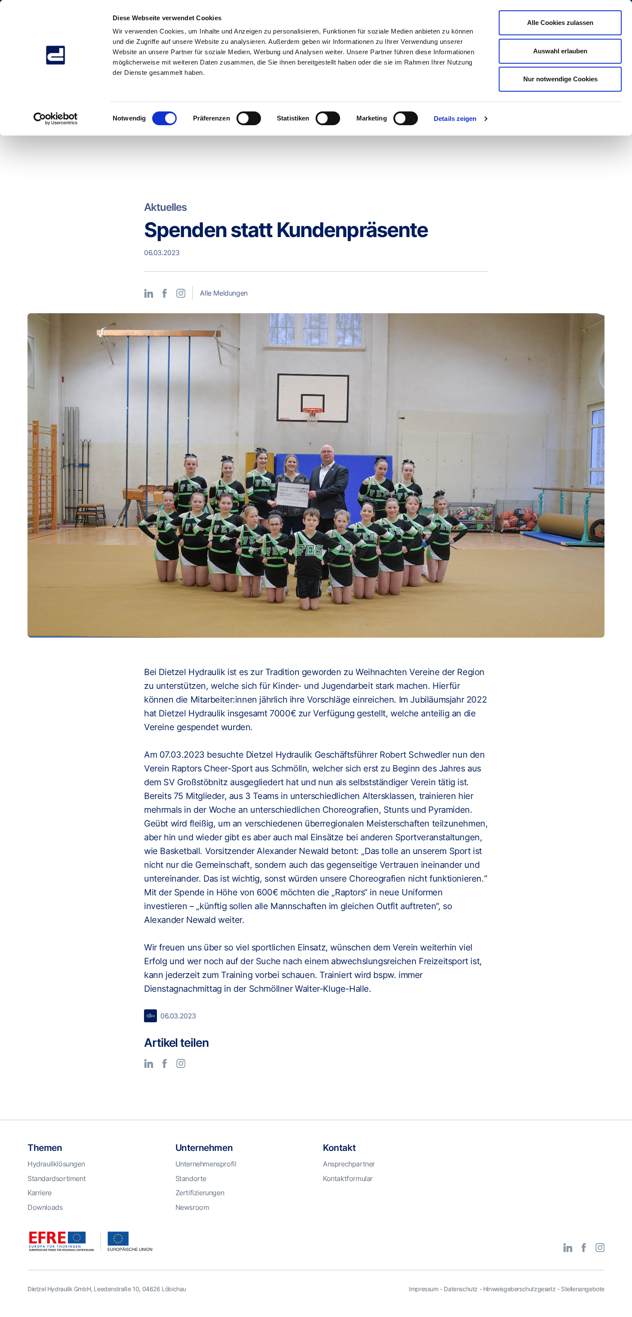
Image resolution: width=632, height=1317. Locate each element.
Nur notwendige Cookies (560, 79)
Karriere (40, 1192)
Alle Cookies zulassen (560, 22)
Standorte (190, 1178)
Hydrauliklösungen (56, 1164)
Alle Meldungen (223, 293)
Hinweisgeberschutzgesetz (519, 1288)
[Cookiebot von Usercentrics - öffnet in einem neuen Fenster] (55, 118)
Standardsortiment (57, 1178)
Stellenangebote (582, 1288)
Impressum (423, 1288)
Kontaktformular (348, 1178)
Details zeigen (455, 118)
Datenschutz (461, 1288)
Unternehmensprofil (205, 1164)
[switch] (248, 118)
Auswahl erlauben (560, 51)
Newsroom (192, 1207)
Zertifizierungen (199, 1192)
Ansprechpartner (349, 1164)
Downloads (45, 1207)
